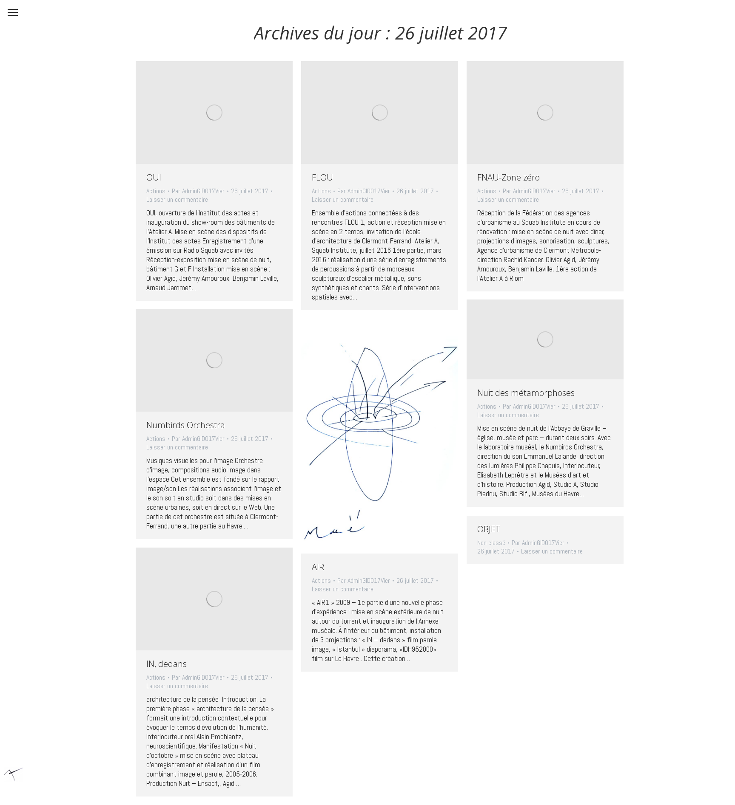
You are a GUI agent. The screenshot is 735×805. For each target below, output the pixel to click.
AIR (318, 567)
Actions (155, 190)
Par (198, 191)
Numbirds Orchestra (185, 425)
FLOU (322, 177)
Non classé (491, 542)
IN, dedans (166, 663)
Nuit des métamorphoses (526, 392)
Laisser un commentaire (177, 199)
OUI (153, 177)
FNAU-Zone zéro (508, 177)
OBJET (488, 529)
